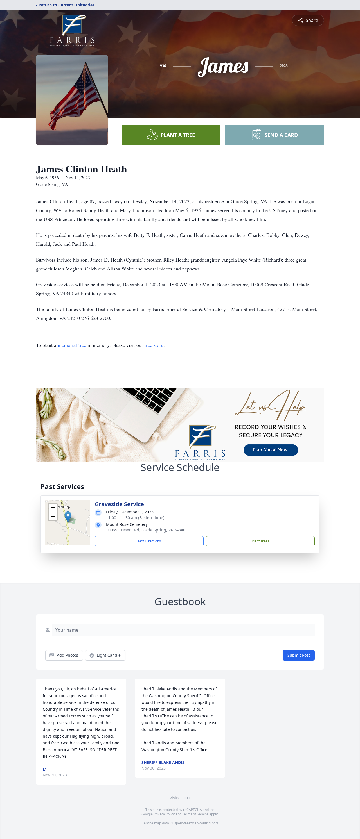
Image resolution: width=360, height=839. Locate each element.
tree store (154, 345)
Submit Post (298, 655)
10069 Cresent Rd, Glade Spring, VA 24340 (145, 530)
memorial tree (72, 345)
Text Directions (149, 541)
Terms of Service (195, 814)
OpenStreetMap (186, 823)
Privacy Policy (164, 814)
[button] (67, 517)
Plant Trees (260, 541)
